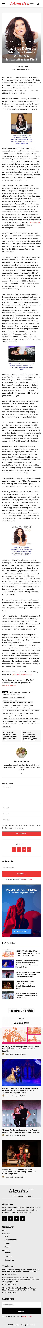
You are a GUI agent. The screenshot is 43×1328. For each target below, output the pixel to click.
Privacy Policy (27, 879)
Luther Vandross (9, 718)
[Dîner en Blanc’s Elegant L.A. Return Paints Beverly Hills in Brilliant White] (8, 995)
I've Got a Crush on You (11, 710)
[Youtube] (22, 1218)
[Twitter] (21, 773)
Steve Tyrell (18, 724)
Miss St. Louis (8, 721)
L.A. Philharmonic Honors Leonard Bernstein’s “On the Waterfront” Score (30, 737)
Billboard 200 (27, 692)
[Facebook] (14, 849)
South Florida (8, 724)
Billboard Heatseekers (11, 695)
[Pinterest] (24, 849)
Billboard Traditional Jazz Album (15, 702)
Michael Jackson (22, 718)
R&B (16, 721)
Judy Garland (30, 713)
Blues (30, 702)
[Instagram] (10, 1218)
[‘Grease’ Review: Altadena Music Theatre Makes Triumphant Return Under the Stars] (8, 974)
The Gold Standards (32, 724)
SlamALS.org (35, 222)
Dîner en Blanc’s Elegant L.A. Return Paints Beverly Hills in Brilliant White (26, 995)
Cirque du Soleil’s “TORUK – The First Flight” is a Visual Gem (10, 737)
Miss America (34, 718)
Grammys (27, 708)
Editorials (11, 41)
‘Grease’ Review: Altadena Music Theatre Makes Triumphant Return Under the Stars (28, 974)
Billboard (17, 692)
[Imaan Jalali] (21, 752)
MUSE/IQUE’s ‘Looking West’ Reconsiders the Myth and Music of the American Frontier (28, 953)
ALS (10, 692)
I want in (20, 874)
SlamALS (32, 721)
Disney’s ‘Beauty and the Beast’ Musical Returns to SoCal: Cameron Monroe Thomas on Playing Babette (27, 964)
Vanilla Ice (6, 726)
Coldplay (6, 705)
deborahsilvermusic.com (22, 674)
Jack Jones (25, 710)
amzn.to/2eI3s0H (9, 685)
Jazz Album (35, 710)
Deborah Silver (16, 705)
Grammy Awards (16, 708)
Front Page (21, 44)
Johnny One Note (9, 713)
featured (6, 708)
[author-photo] (3, 1054)
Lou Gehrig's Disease (19, 716)
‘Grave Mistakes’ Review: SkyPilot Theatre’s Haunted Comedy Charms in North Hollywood (26, 985)
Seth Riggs (23, 721)
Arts (4, 1274)
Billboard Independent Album (13, 697)
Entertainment (28, 41)
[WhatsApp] (29, 849)
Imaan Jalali (23, 67)
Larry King (6, 716)
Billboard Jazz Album (10, 700)
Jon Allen (20, 713)
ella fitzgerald (28, 705)
